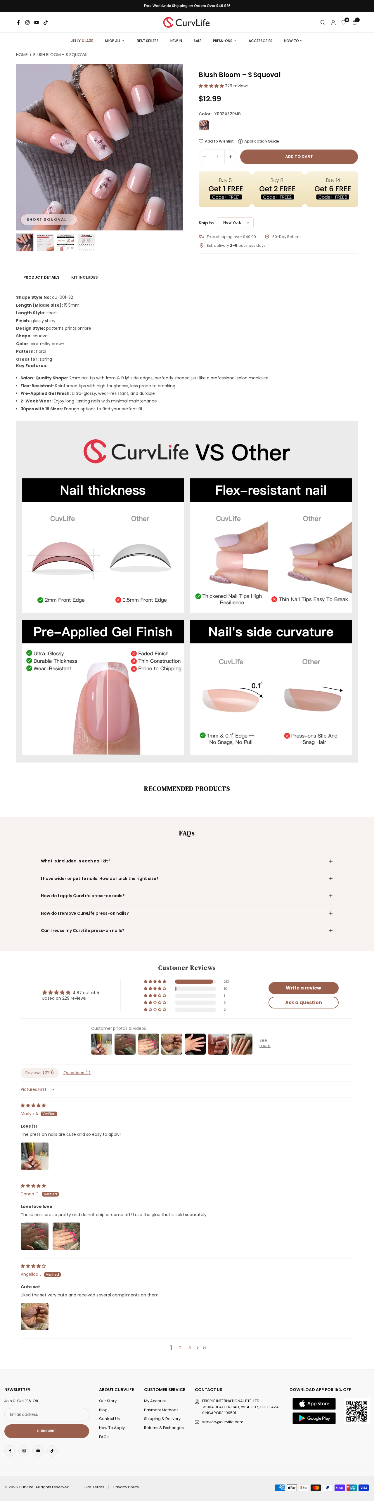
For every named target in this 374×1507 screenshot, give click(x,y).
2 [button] (180, 1348)
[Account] (333, 22)
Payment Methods (161, 1410)
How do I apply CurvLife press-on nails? (83, 896)
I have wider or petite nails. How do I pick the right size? (100, 878)
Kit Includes (84, 277)
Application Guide (261, 141)
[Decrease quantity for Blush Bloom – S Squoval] (205, 157)
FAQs (104, 1437)
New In (176, 40)
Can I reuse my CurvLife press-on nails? (82, 930)
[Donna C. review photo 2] (66, 1236)
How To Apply (112, 1427)
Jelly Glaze (82, 40)
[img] (33, 1105)
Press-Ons (222, 40)
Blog (103, 1410)
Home (22, 55)
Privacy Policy (126, 1487)
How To (291, 40)
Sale (197, 40)
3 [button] (189, 1348)
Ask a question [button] (303, 1002)
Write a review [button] (303, 988)
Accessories (260, 40)
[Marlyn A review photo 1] (35, 1156)
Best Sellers (148, 40)
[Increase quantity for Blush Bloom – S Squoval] (230, 157)
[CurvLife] (188, 21)
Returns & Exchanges (164, 1427)
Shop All (112, 40)
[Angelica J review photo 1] (35, 1317)
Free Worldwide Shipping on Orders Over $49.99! (187, 6)
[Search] (323, 22)
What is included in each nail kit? (75, 861)
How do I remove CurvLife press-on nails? (85, 913)
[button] (168, 147)
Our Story (108, 1401)
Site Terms (94, 1487)
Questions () (77, 1073)
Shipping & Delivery (162, 1418)
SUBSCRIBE (46, 1431)
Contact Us (109, 1418)
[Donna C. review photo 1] (35, 1236)
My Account (155, 1401)
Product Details (41, 277)
